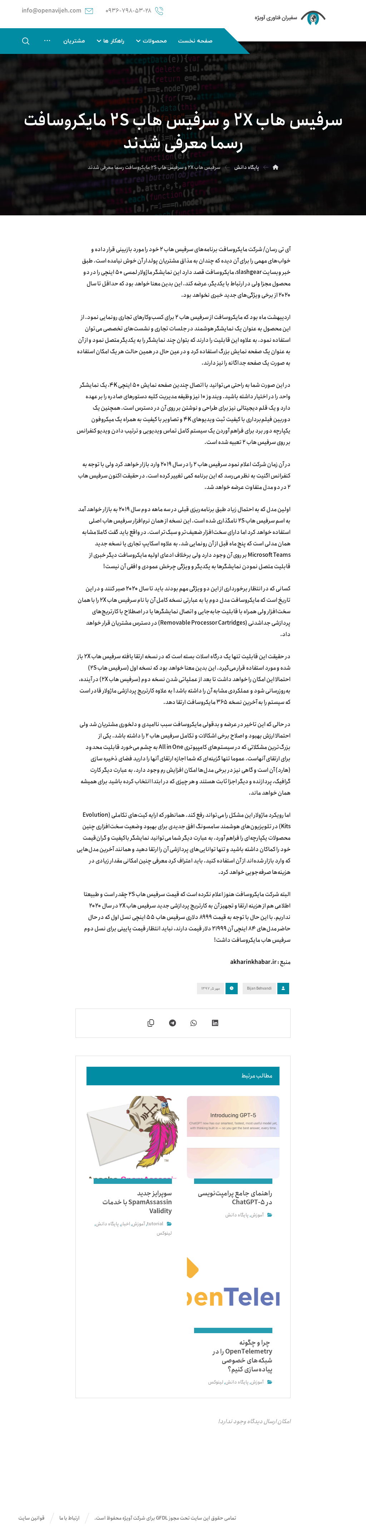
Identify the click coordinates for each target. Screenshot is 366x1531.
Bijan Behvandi (259, 988)
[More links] (47, 41)
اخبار (125, 1224)
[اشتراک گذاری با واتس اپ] (194, 1023)
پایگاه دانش (237, 1215)
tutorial (155, 1224)
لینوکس (164, 1233)
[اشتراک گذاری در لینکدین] (215, 1023)
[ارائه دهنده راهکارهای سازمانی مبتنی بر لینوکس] (290, 18)
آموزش (257, 1215)
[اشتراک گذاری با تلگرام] (172, 1023)
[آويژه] (275, 167)
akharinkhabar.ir (253, 962)
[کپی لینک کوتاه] (151, 1023)
